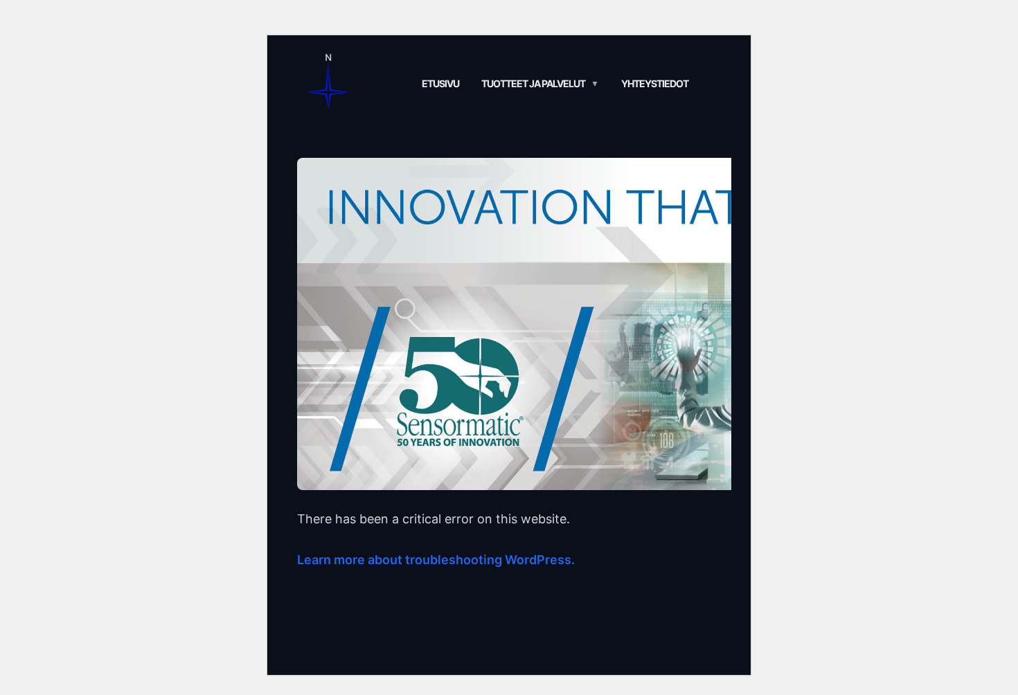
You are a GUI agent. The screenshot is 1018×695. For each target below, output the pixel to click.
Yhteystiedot (654, 83)
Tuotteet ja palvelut (533, 83)
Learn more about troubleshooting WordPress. (436, 559)
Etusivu (440, 83)
